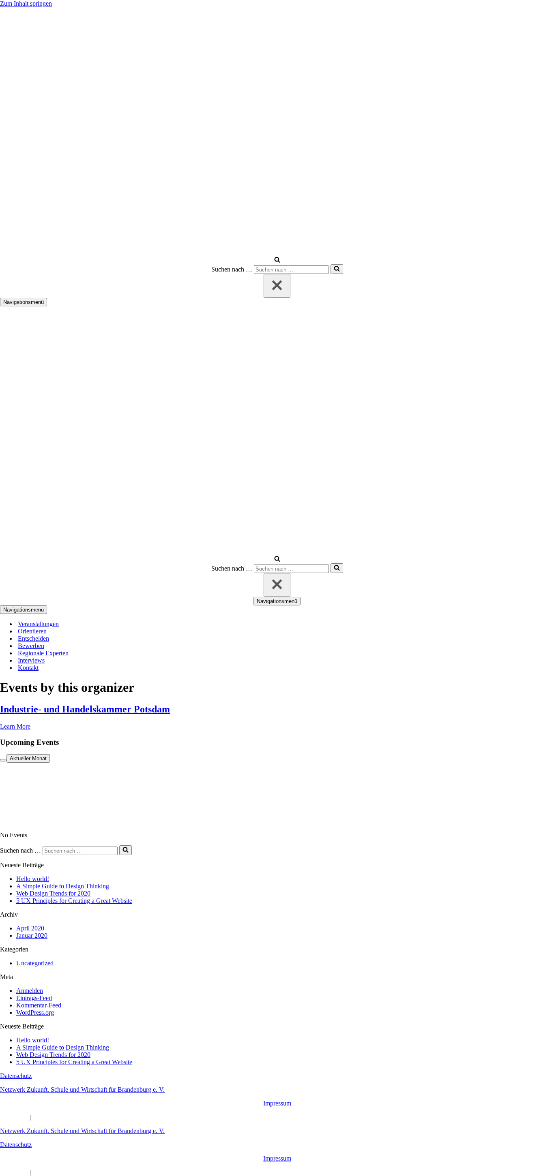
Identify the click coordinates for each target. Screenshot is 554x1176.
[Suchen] (277, 260)
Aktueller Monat (28, 758)
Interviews (31, 660)
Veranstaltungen (38, 623)
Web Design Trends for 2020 (53, 893)
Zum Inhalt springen (26, 3)
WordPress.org (35, 1012)
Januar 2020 (31, 935)
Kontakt (28, 667)
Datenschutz (16, 1075)
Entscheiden (33, 638)
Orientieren (32, 631)
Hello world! (32, 878)
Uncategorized (35, 963)
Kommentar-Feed (38, 1005)
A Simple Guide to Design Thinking (62, 886)
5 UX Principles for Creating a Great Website (74, 900)
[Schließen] (277, 286)
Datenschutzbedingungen (64, 1117)
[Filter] (3, 760)
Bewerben (31, 645)
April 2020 (30, 928)
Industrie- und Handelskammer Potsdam (85, 709)
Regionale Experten (43, 653)
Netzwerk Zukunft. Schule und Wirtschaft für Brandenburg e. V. (82, 1089)
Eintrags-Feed (34, 997)
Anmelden (29, 990)
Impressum (277, 1103)
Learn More (15, 726)
